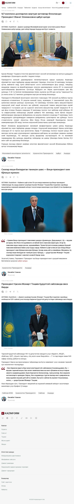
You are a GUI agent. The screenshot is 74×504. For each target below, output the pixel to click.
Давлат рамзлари (7, 463)
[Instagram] (2, 22)
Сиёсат (4, 433)
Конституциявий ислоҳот (60, 8)
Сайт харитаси (6, 482)
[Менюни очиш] (70, 2)
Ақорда (20, 8)
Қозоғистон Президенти (43, 153)
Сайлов (42, 393)
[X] (17, 22)
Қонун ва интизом (44, 8)
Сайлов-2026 (11, 8)
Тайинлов (27, 8)
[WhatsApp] (6, 22)
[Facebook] (14, 22)
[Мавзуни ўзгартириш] (64, 2)
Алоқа (3, 486)
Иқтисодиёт (5, 440)
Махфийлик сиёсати (8, 459)
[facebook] (17, 418)
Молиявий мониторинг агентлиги (16, 153)
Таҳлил (3, 437)
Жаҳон (3, 444)
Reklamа (4, 489)
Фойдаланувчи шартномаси (11, 456)
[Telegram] (10, 22)
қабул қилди (22, 261)
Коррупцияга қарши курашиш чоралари (14, 467)
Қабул (58, 153)
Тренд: (3, 7)
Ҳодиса (34, 8)
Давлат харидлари (7, 471)
